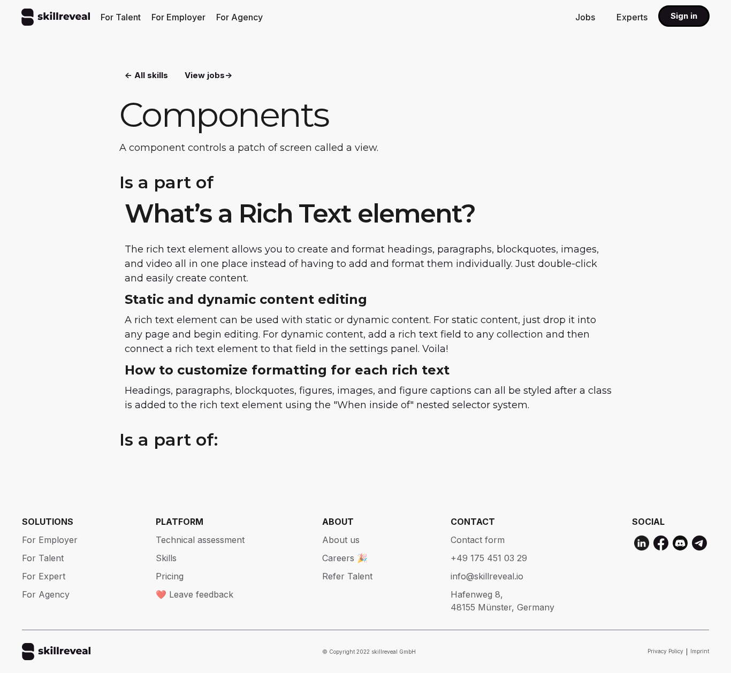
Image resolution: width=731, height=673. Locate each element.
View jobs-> (208, 75)
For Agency (239, 17)
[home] (55, 17)
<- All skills (146, 75)
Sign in (684, 16)
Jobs (585, 17)
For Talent (121, 17)
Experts (632, 17)
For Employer (178, 17)
